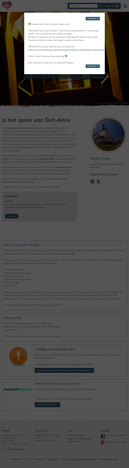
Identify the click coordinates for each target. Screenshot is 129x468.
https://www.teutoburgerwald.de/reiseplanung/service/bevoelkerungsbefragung (67, 49)
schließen (91, 18)
